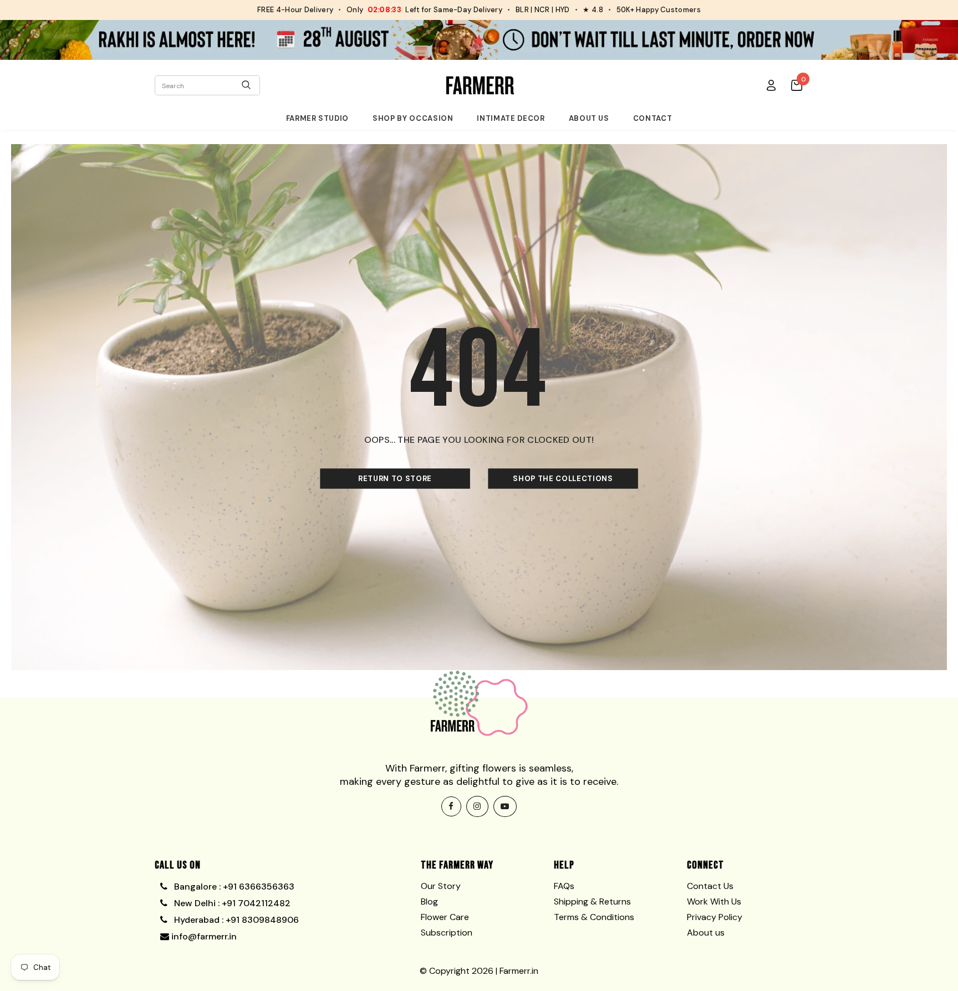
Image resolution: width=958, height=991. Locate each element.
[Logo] (480, 85)
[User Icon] (771, 84)
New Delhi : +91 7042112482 (231, 903)
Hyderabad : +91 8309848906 (235, 920)
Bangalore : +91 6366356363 (232, 886)
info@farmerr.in (203, 936)
